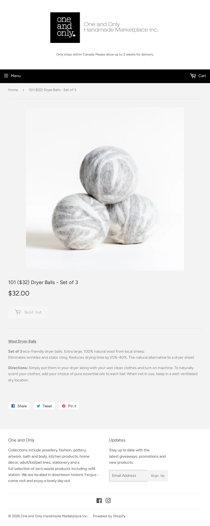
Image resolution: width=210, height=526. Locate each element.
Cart (202, 76)
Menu (16, 76)
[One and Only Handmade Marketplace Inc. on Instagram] (108, 501)
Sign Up (158, 476)
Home (13, 90)
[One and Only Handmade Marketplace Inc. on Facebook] (99, 501)
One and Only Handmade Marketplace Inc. (54, 516)
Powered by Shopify (109, 516)
